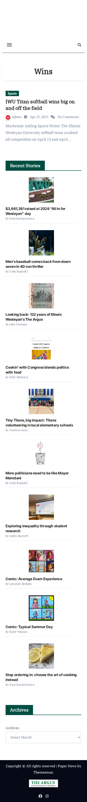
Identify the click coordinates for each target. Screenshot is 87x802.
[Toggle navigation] (9, 45)
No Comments (68, 117)
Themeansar (43, 772)
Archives (12, 727)
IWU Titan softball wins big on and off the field (40, 104)
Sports (12, 93)
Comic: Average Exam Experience (34, 579)
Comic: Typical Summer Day (29, 627)
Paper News (67, 765)
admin (17, 117)
